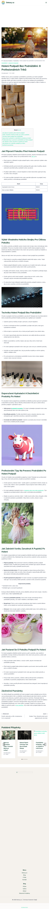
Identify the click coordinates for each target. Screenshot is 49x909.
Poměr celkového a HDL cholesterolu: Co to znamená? (12, 716)
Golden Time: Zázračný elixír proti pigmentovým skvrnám (38, 716)
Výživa (24, 888)
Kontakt (24, 879)
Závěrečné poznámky (7, 145)
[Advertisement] (24, 15)
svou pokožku (19, 705)
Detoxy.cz (24, 872)
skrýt (19, 130)
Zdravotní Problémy (13, 63)
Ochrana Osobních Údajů (30, 899)
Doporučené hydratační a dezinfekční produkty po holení (16, 138)
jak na (33, 156)
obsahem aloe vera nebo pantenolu (34, 490)
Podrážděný (5, 63)
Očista (24, 886)
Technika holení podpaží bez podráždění (12, 136)
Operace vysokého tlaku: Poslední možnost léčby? (8, 746)
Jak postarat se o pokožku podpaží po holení (13, 143)
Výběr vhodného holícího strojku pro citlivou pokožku (15, 134)
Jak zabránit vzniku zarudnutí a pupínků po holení (14, 141)
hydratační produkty (17, 408)
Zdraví (24, 891)
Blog (24, 875)
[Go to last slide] (4, 744)
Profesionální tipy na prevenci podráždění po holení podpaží (17, 140)
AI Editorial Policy (24, 907)
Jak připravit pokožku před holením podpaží (13, 133)
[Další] (45, 744)
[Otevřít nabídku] (46, 2)
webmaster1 (5, 73)
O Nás (24, 877)
